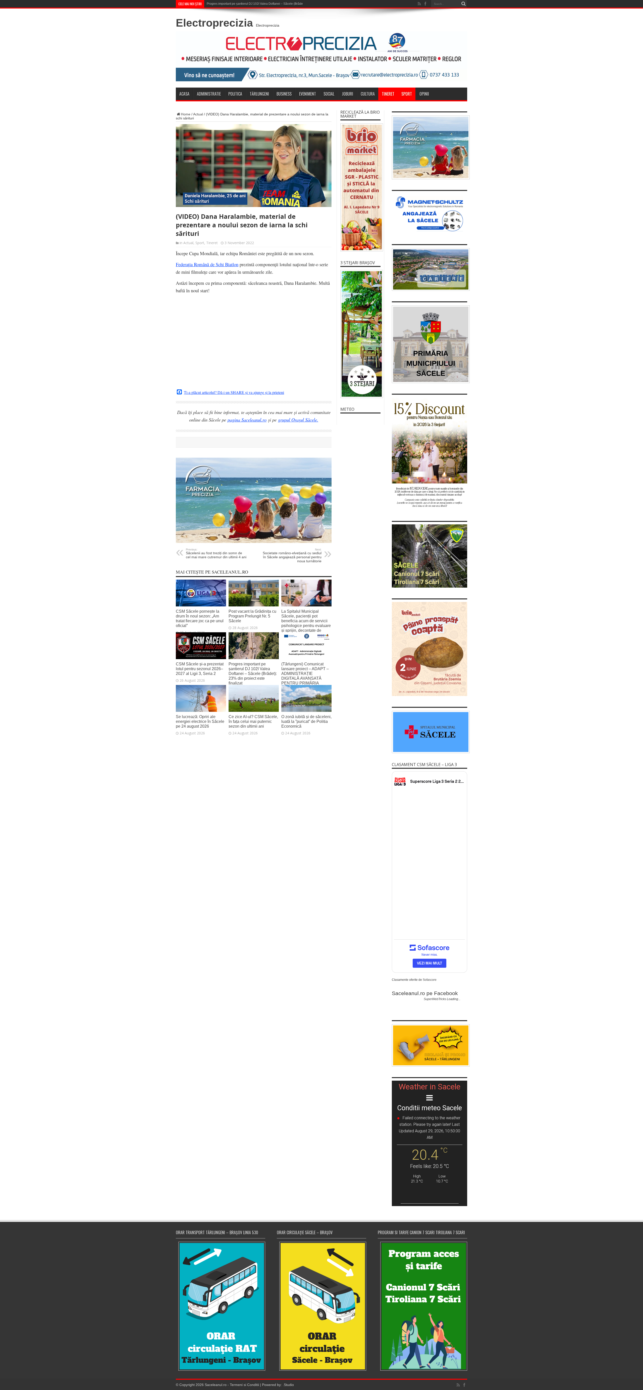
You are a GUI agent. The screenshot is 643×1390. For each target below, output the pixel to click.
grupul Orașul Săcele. (298, 419)
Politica (235, 94)
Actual (198, 114)
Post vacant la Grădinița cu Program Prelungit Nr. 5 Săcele (252, 616)
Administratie (209, 94)
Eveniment (307, 94)
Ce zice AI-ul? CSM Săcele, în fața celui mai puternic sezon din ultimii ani (253, 721)
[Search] (463, 4)
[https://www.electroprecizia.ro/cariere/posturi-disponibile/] (429, 269)
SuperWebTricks (435, 999)
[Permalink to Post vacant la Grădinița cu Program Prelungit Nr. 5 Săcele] (254, 605)
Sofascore (430, 980)
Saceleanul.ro (216, 1385)
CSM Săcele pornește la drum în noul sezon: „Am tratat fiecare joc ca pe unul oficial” (200, 618)
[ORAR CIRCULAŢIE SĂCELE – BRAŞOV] (321, 1306)
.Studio (288, 1385)
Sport (406, 94)
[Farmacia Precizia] (254, 542)
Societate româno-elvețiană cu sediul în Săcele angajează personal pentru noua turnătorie (292, 555)
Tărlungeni (259, 94)
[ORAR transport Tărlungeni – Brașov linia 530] (220, 1306)
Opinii (424, 94)
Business (284, 94)
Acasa (184, 94)
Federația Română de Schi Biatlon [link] (207, 264)
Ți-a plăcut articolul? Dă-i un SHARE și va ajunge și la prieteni (234, 392)
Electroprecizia (214, 23)
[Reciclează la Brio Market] (360, 187)
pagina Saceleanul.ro (247, 419)
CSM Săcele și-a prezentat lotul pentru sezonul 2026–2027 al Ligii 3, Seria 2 (200, 669)
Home (185, 114)
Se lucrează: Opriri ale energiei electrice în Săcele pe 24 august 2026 (200, 721)
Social (329, 94)
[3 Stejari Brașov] (360, 334)
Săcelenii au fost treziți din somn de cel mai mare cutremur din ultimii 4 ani (216, 553)
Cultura (368, 94)
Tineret (388, 94)
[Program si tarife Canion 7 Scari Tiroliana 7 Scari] (422, 1306)
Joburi (347, 94)
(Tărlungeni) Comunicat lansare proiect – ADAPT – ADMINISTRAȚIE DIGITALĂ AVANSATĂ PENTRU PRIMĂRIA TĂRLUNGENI (305, 676)
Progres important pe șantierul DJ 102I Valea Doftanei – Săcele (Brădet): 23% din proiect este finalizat (276, 4)
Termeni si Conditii (244, 1385)
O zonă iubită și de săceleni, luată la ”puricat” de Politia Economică (306, 721)
